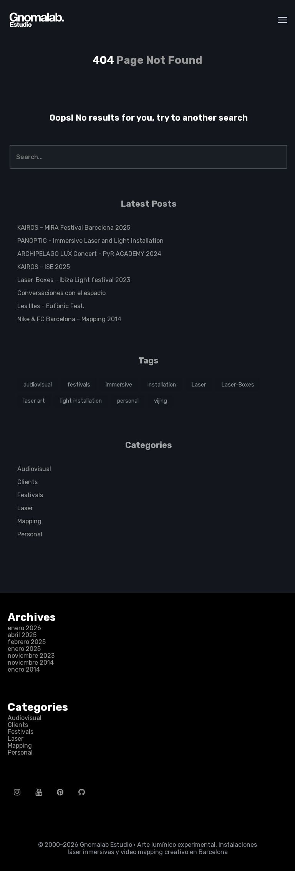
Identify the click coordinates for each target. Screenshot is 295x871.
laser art (34, 400)
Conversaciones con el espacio (61, 293)
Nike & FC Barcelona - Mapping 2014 (69, 319)
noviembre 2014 (31, 662)
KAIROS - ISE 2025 (43, 266)
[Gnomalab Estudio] (36, 20)
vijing (160, 400)
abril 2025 (22, 635)
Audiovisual (34, 469)
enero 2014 (24, 669)
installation (162, 384)
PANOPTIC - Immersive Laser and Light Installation (90, 240)
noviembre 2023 (31, 655)
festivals (78, 384)
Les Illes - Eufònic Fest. (51, 306)
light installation (81, 400)
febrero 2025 (27, 641)
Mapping (29, 521)
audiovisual (37, 384)
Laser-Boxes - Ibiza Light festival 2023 (73, 280)
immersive (119, 384)
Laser (198, 384)
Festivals (30, 495)
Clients (27, 482)
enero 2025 (24, 648)
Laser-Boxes (237, 384)
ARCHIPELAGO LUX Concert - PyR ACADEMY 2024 (89, 253)
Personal (29, 534)
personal (128, 400)
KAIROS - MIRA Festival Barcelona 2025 (73, 227)
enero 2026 (24, 628)
